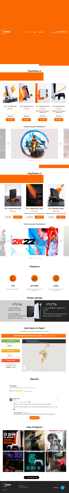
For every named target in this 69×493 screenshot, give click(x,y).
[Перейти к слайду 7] (36, 418)
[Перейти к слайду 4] (32, 418)
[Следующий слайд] (60, 224)
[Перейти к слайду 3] (31, 418)
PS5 (26, 32)
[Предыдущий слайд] (8, 224)
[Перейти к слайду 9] (38, 418)
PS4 (30, 32)
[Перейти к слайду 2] (30, 418)
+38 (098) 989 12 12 (63, 31)
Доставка (41, 32)
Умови (35, 32)
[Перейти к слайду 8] (37, 418)
